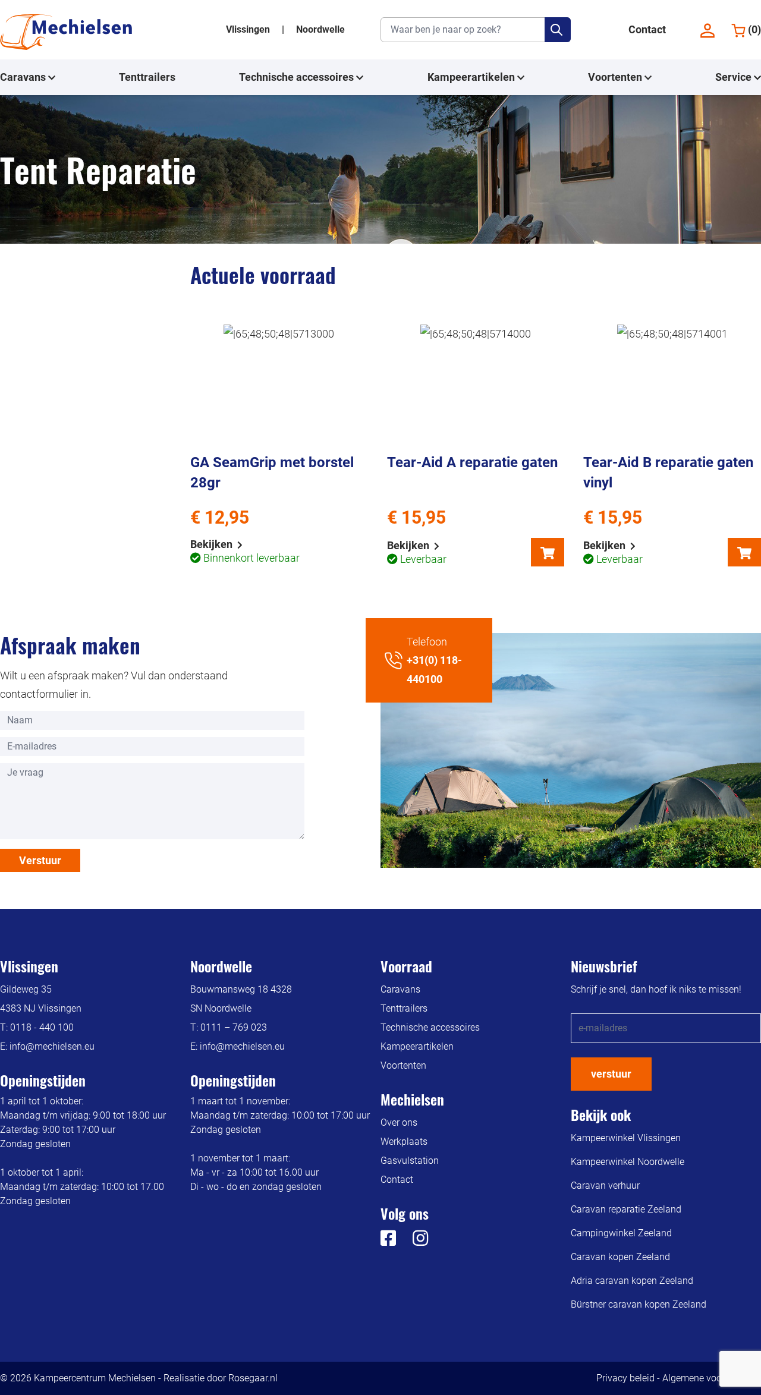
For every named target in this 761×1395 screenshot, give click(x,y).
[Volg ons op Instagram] (413, 1241)
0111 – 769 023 (233, 1027)
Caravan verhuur (605, 1185)
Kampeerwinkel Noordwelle (627, 1161)
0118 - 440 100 (42, 1027)
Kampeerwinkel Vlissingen (626, 1138)
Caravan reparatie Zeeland (626, 1209)
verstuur (611, 1073)
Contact (647, 29)
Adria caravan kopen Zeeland (632, 1280)
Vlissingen (249, 29)
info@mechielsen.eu (52, 1046)
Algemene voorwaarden (711, 1378)
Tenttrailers (147, 77)
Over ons (398, 1122)
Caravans (24, 77)
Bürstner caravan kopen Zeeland (638, 1304)
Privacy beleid (625, 1378)
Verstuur (40, 860)
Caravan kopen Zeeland (620, 1256)
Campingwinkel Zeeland (621, 1233)
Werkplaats (403, 1141)
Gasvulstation (409, 1160)
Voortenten (616, 77)
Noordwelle (320, 29)
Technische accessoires (297, 77)
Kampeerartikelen (472, 77)
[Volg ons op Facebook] (388, 1241)
